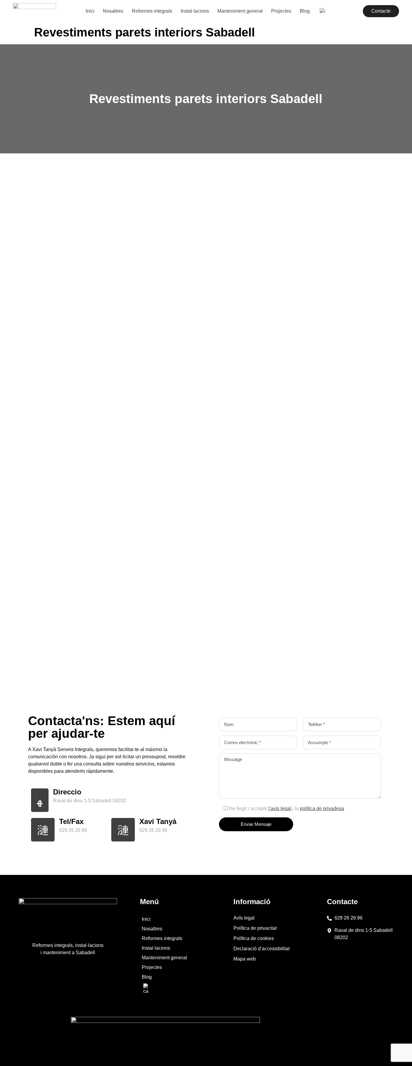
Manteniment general (240, 11)
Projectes (281, 11)
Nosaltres (113, 11)
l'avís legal (280, 808)
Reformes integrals (152, 11)
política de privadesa (322, 808)
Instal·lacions (195, 11)
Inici (90, 11)
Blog (305, 11)
